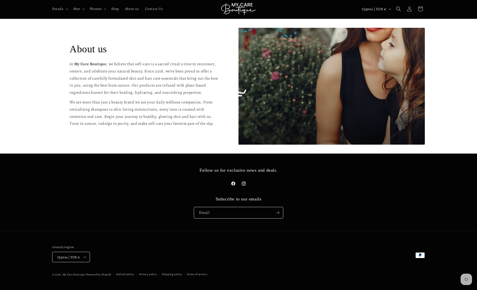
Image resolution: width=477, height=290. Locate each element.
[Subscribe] (277, 213)
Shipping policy (172, 274)
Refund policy (125, 274)
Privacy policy (148, 274)
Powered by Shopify (99, 274)
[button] (59, 9)
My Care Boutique (74, 274)
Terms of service (197, 274)
